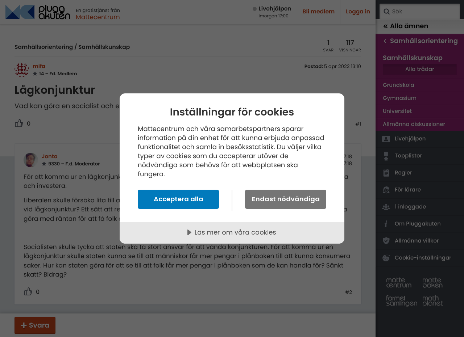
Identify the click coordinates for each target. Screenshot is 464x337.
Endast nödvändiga (286, 198)
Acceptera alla (178, 198)
